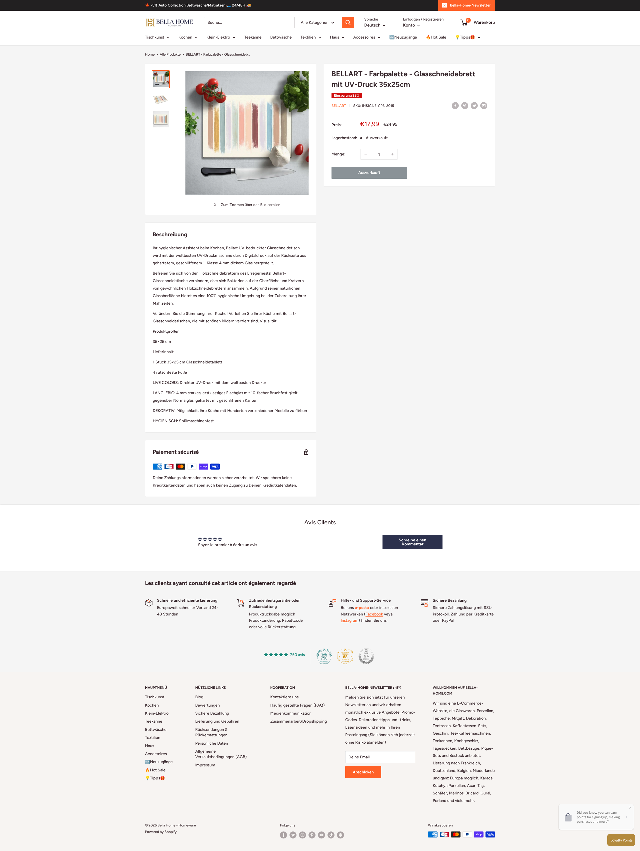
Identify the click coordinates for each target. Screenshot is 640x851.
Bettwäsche (281, 37)
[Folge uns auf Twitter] (293, 834)
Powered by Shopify (161, 832)
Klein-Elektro (218, 37)
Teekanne (253, 37)
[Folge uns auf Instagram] (302, 834)
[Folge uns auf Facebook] (283, 834)
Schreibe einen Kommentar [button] (412, 542)
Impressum (205, 765)
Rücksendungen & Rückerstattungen (211, 732)
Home (150, 54)
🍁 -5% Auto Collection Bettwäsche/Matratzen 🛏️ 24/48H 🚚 (198, 5)
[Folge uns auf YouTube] (321, 834)
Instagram (349, 620)
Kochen (185, 37)
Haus (334, 37)
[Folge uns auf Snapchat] (340, 834)
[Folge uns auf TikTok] (331, 834)
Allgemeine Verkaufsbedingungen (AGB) (221, 754)
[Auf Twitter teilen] (474, 105)
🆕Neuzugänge (403, 37)
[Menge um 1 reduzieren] (365, 154)
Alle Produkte (170, 54)
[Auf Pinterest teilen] (464, 105)
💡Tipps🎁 (465, 37)
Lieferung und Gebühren (217, 721)
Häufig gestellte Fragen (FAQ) (297, 705)
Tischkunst (154, 37)
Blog (199, 697)
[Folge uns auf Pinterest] (312, 834)
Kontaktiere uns (284, 697)
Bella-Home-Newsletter (470, 5)
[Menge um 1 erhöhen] (392, 154)
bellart (339, 106)
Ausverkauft (369, 172)
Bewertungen (207, 705)
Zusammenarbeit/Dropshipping (298, 721)
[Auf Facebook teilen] (455, 105)
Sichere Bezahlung (212, 713)
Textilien (308, 37)
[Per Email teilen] (483, 105)
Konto (409, 25)
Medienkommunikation (291, 713)
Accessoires (364, 37)
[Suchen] (348, 22)
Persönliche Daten (211, 743)
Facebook (374, 614)
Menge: (339, 154)
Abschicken (363, 772)
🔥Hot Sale (436, 37)
